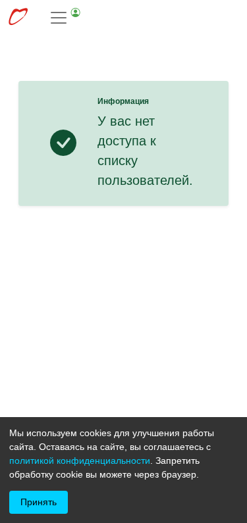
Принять (38, 502)
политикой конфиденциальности (79, 460)
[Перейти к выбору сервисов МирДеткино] (18, 18)
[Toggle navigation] (66, 18)
